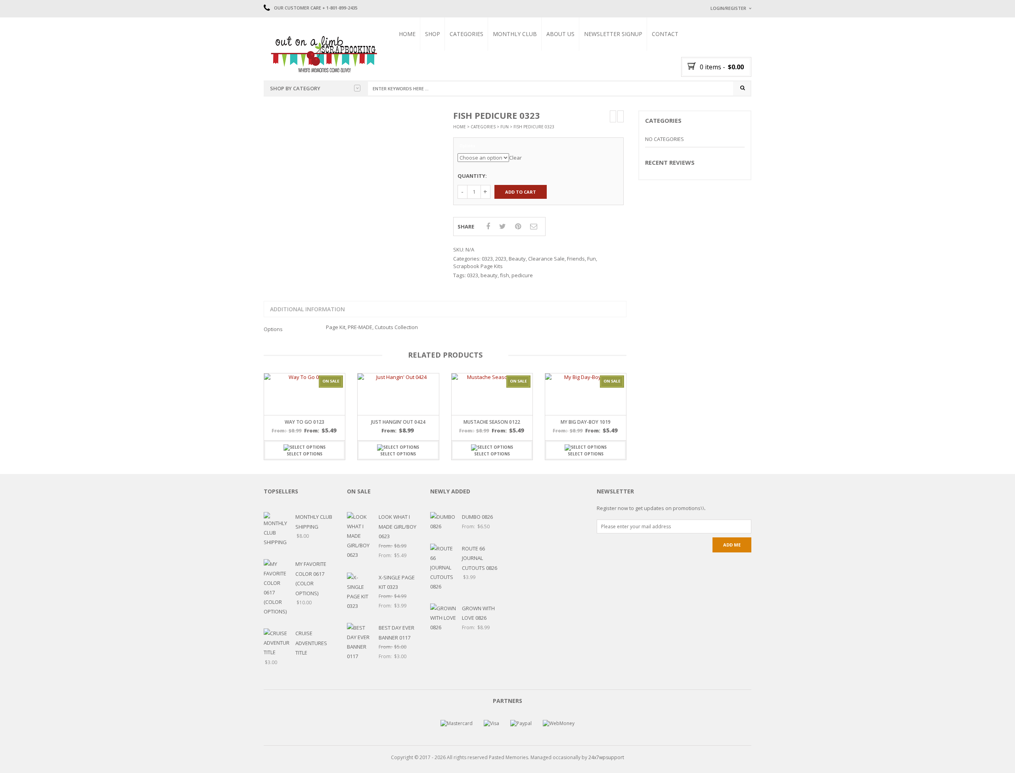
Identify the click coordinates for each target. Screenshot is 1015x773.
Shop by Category (295, 88)
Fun (504, 126)
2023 (500, 258)
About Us (560, 34)
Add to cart (520, 192)
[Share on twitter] (502, 226)
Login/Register (728, 8)
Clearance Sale (546, 258)
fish (504, 275)
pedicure (522, 275)
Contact (665, 34)
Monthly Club (515, 34)
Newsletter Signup (613, 34)
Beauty (517, 258)
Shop (432, 34)
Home (407, 34)
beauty (489, 275)
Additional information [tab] (307, 309)
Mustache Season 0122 (491, 422)
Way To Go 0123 (304, 422)
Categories (466, 34)
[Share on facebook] (488, 226)
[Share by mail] (533, 226)
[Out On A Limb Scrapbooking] (323, 53)
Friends (576, 258)
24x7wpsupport (606, 757)
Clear (515, 157)
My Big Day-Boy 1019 (586, 422)
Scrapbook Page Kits (478, 266)
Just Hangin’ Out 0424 (398, 422)
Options (467, 146)
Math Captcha (725, 107)
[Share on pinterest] (518, 226)
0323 (487, 258)
